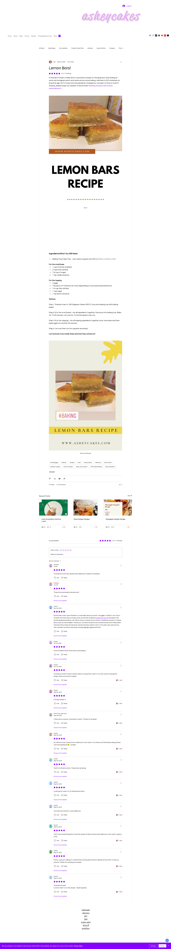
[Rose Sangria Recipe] (85, 508)
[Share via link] (64, 479)
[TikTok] (156, 35)
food (79, 462)
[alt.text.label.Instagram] (153, 35)
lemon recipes (68, 466)
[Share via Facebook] (50, 479)
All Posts (41, 48)
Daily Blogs (51, 48)
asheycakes (88, 462)
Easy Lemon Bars (81, 466)
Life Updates (63, 48)
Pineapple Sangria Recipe (115, 519)
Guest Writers (101, 48)
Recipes (112, 48)
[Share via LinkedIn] (59, 479)
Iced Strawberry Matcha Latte (51, 520)
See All (130, 495)
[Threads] (159, 35)
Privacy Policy (78, 946)
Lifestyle (90, 48)
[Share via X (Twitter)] (55, 479)
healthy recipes (55, 466)
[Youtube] (162, 35)
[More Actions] (121, 565)
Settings (153, 946)
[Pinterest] (165, 35)
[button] (59, 35)
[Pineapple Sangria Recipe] (117, 508)
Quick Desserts (110, 466)
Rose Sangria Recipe (82, 519)
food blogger (54, 462)
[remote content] (85, 230)
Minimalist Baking (96, 466)
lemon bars (108, 462)
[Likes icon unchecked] (55, 578)
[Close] (168, 945)
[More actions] (121, 62)
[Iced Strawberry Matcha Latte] (53, 508)
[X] (168, 35)
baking (64, 462)
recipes (71, 462)
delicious (98, 462)
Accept (162, 946)
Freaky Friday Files (77, 48)
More (120, 48)
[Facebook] (150, 35)
